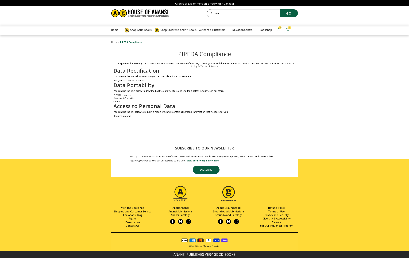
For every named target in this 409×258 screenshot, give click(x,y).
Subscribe (206, 169)
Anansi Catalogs (180, 215)
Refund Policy (276, 208)
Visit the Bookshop (132, 208)
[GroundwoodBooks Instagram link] (236, 221)
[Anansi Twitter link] (180, 221)
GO (288, 13)
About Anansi (181, 208)
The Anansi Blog (133, 215)
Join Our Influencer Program (276, 225)
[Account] (296, 29)
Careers (276, 222)
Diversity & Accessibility (276, 218)
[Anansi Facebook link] (172, 221)
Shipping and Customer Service (132, 211)
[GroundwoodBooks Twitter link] (228, 221)
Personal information (124, 98)
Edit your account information (128, 80)
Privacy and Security (276, 215)
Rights (133, 218)
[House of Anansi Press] (140, 12)
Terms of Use (276, 211)
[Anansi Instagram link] (188, 221)
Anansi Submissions (181, 211)
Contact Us (132, 225)
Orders (116, 101)
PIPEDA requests (122, 95)
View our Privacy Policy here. (203, 160)
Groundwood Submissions (228, 211)
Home (114, 42)
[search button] (211, 13)
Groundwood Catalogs (228, 215)
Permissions (132, 222)
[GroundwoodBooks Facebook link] (220, 221)
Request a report (122, 116)
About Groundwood (228, 208)
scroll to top (3, 252)
